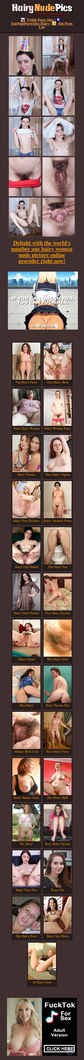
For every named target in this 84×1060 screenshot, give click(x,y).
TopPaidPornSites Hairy (30, 24)
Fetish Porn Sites (40, 20)
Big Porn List (56, 25)
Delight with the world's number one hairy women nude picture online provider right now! (41, 251)
